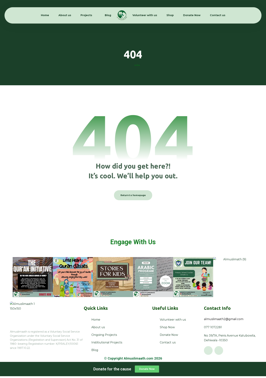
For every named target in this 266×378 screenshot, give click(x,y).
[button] (208, 350)
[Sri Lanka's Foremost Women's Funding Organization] (121, 15)
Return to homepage (133, 195)
